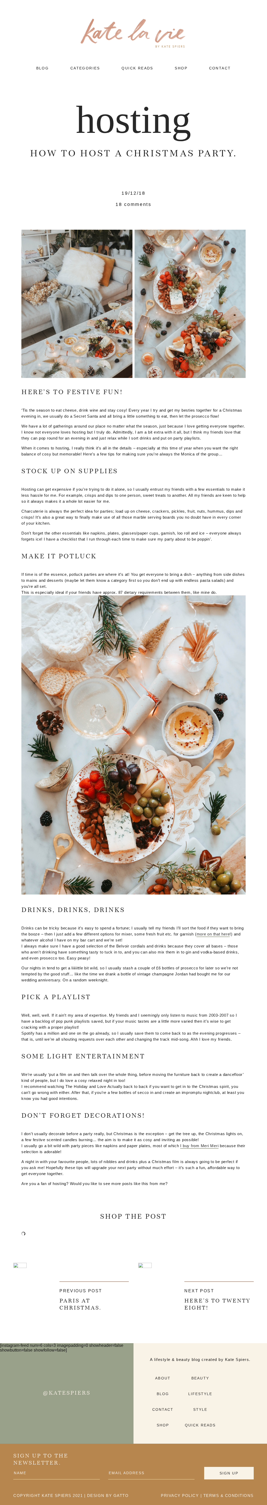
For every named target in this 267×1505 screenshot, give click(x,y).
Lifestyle (200, 1394)
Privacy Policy (180, 1495)
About (163, 1378)
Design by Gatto (108, 1495)
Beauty (200, 1378)
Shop (163, 1425)
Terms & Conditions (228, 1495)
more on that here (213, 934)
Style (200, 1409)
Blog (163, 1394)
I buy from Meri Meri (199, 1145)
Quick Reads (200, 1425)
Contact (163, 1409)
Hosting (133, 119)
